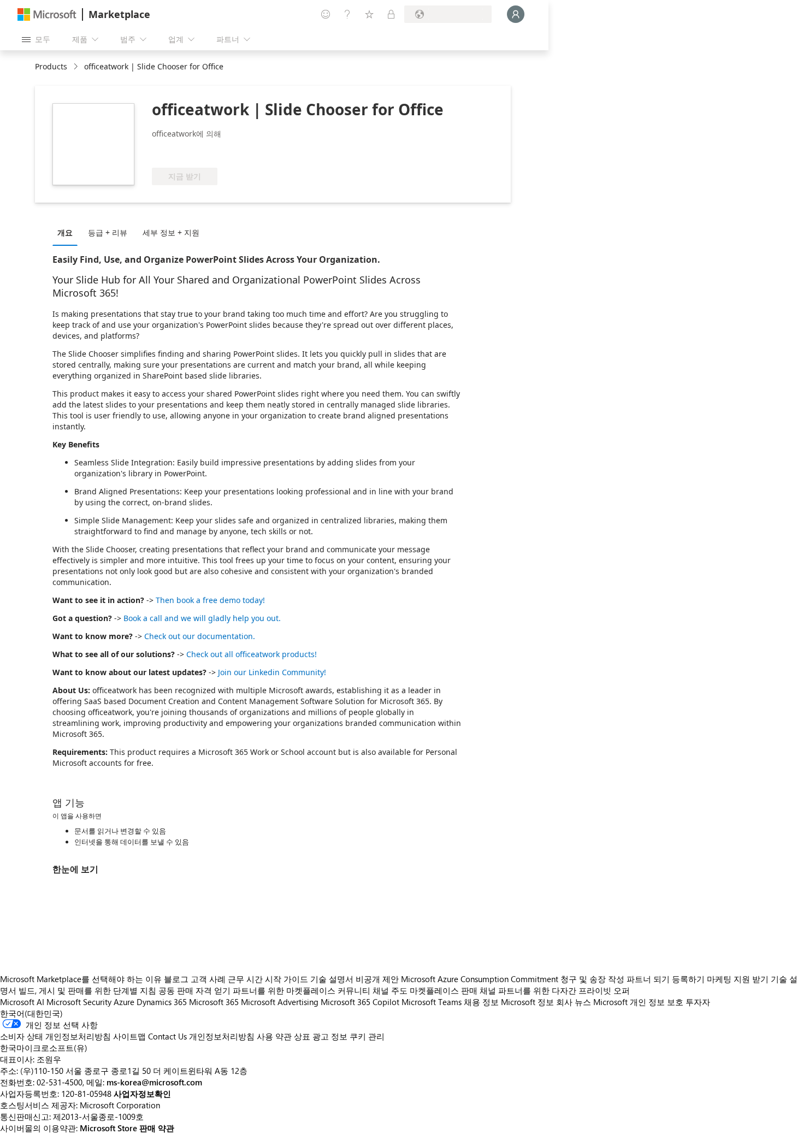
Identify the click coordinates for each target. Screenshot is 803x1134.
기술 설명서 (331, 978)
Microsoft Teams (432, 1001)
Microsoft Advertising (279, 1001)
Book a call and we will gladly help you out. (202, 618)
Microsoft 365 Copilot (360, 1001)
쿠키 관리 (367, 1036)
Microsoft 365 (214, 1001)
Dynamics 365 (162, 1001)
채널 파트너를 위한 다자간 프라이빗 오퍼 (555, 990)
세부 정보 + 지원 (171, 232)
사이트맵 (129, 1036)
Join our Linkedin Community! (272, 672)
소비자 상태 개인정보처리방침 (55, 1036)
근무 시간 (245, 978)
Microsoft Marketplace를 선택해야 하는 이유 (81, 978)
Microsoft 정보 (527, 1001)
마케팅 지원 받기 (738, 978)
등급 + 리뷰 (107, 232)
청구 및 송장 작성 (592, 978)
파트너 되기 (648, 978)
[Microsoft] (46, 14)
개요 (65, 232)
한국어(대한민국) (31, 1013)
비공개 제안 (377, 978)
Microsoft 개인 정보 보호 (638, 1001)
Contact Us (167, 1036)
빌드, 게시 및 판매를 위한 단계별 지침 (87, 990)
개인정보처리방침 (222, 1036)
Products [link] (51, 66)
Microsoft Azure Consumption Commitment (480, 978)
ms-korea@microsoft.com (154, 1082)
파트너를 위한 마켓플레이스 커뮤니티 (301, 990)
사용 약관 (274, 1036)
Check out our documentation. (199, 636)
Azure (124, 1001)
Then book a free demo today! (210, 600)
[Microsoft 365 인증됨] (192, 151)
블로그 (176, 978)
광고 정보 (329, 1036)
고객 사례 (208, 978)
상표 (302, 1036)
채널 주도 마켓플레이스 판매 (425, 990)
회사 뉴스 (573, 1001)
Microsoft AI (22, 1001)
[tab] (67, 232)
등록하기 (688, 978)
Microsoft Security (78, 1001)
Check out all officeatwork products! (251, 654)
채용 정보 (481, 1001)
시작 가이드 (286, 978)
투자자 (698, 1001)
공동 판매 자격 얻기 (194, 990)
